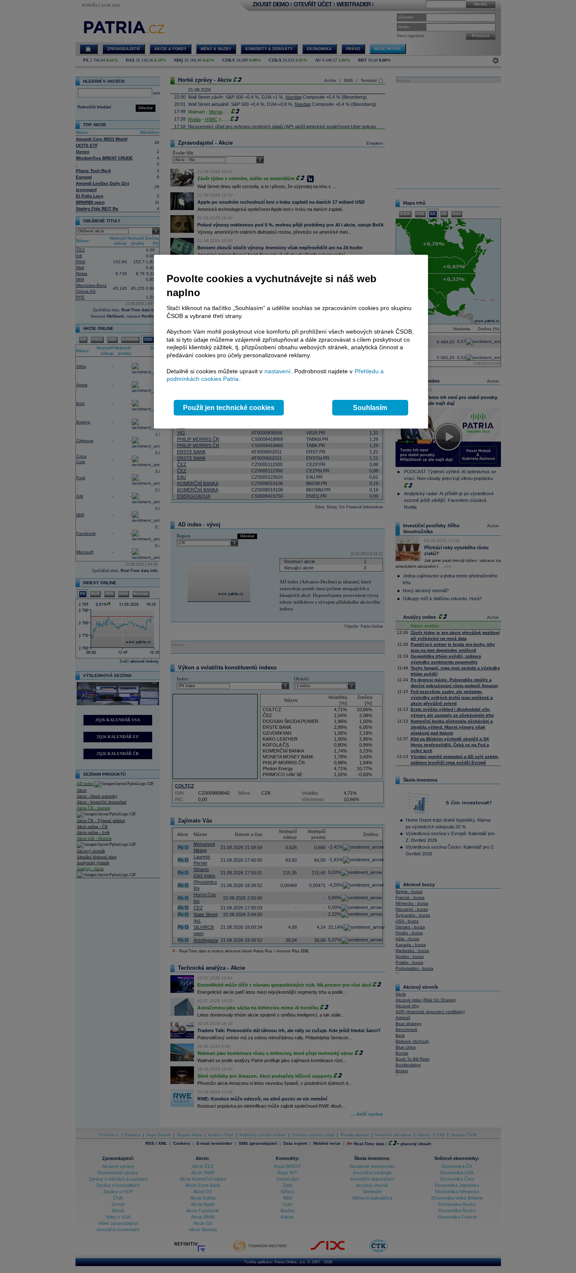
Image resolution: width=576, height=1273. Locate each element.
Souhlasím (370, 407)
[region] (291, 342)
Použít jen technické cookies (229, 407)
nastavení (277, 371)
